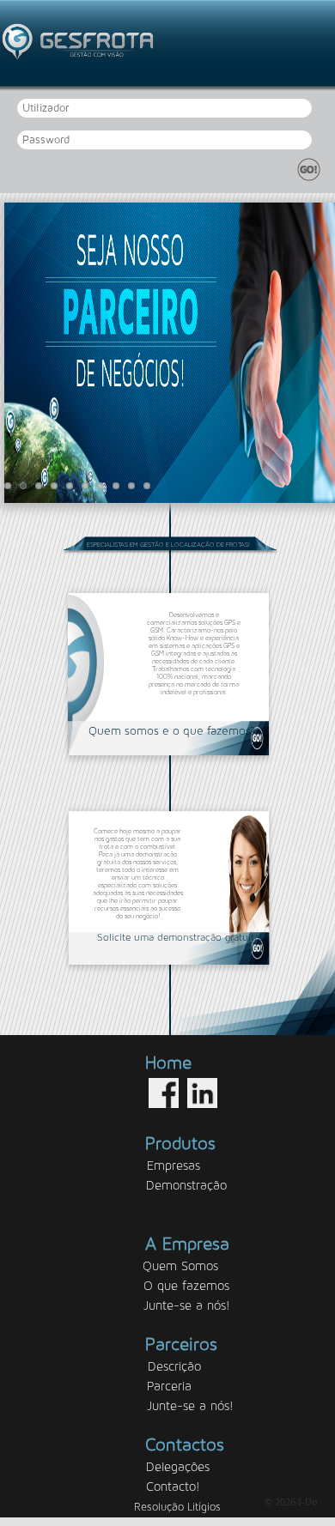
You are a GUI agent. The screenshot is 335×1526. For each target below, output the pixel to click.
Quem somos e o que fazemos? (171, 731)
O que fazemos (186, 1286)
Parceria (169, 1386)
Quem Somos (180, 1266)
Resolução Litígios (177, 1507)
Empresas (173, 1166)
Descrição (174, 1366)
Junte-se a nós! (186, 1305)
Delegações (178, 1467)
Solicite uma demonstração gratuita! (180, 937)
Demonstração (186, 1185)
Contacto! (173, 1487)
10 (146, 485)
